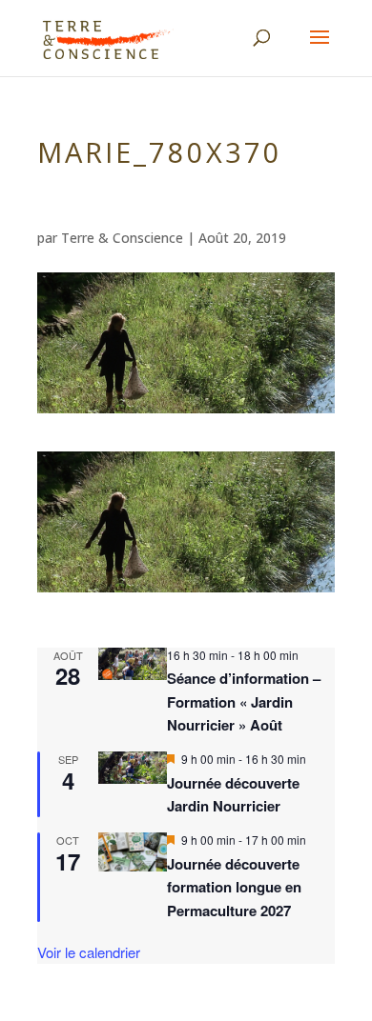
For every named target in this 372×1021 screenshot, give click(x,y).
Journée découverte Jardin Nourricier (233, 794)
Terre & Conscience (122, 238)
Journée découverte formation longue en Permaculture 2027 (234, 887)
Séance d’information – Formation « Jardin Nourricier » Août (243, 701)
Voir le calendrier (88, 952)
